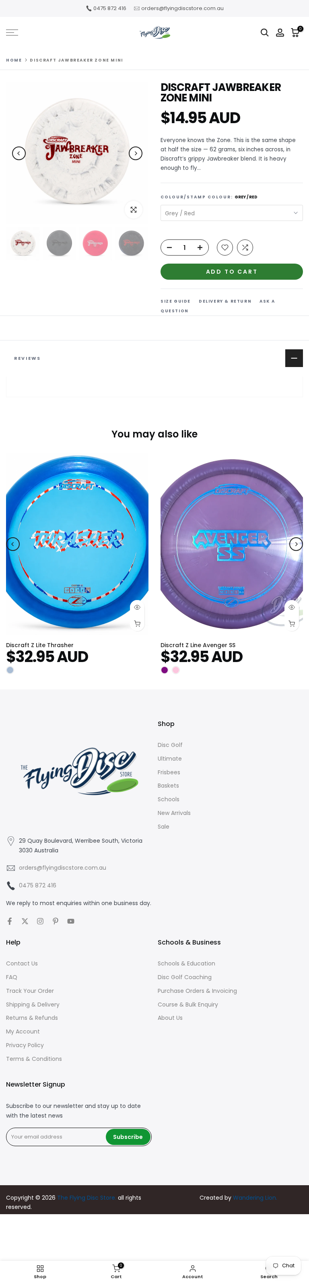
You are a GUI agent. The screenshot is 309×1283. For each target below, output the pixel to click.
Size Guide (176, 301)
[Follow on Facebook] (9, 921)
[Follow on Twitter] (25, 921)
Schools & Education (186, 963)
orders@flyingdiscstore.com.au (182, 8)
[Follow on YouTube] (70, 921)
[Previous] (19, 153)
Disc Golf (170, 745)
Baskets (168, 786)
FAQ (11, 977)
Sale (163, 827)
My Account (23, 1031)
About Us (170, 1018)
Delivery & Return (225, 301)
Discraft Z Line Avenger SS (198, 645)
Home (14, 60)
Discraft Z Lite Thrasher (40, 645)
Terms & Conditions (34, 1059)
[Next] (135, 153)
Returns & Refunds (32, 1018)
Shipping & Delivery (33, 1004)
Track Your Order (30, 991)
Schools (168, 799)
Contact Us (22, 963)
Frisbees (169, 772)
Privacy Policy (25, 1045)
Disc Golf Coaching (185, 977)
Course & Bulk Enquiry (188, 1004)
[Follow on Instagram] (40, 921)
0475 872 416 (109, 8)
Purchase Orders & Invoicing (197, 991)
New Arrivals (174, 813)
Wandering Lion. (255, 1198)
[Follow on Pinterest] (55, 921)
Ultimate (170, 759)
